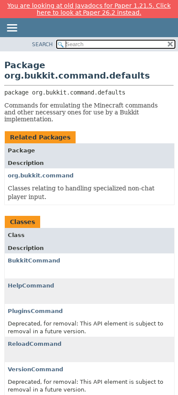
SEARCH (42, 44)
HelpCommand (31, 285)
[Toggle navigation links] (11, 28)
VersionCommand (35, 369)
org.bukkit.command (40, 175)
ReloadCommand (34, 344)
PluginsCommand (35, 311)
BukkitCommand (34, 260)
